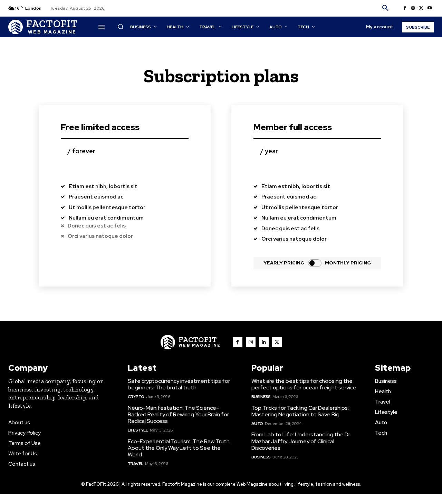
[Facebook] (405, 8)
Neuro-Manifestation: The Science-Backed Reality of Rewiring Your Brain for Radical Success (178, 414)
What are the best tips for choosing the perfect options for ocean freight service (303, 384)
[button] (385, 8)
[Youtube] (429, 8)
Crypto (136, 396)
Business (261, 396)
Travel (135, 463)
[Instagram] (413, 8)
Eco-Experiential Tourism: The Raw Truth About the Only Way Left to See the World (179, 448)
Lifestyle (138, 430)
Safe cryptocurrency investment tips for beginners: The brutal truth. (179, 384)
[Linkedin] (264, 342)
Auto (257, 423)
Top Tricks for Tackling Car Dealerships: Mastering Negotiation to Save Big (300, 411)
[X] (421, 8)
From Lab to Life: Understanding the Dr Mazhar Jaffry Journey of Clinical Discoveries (300, 441)
